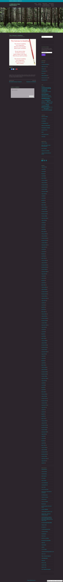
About (35, 3)
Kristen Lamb (44, 562)
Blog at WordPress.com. (31, 580)
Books (43, 62)
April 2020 (43, 336)
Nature (47, 103)
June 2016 (43, 438)
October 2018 (44, 376)
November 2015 (44, 454)
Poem (47, 105)
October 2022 (44, 269)
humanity (44, 98)
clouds (43, 86)
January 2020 (44, 342)
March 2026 (43, 178)
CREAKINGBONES (45, 558)
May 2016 (43, 440)
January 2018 (44, 396)
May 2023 (43, 253)
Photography (51, 3)
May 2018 (43, 387)
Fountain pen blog (45, 531)
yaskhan (43, 547)
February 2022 (44, 287)
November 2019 (44, 347)
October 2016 (44, 429)
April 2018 (43, 389)
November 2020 (44, 320)
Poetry (39, 3)
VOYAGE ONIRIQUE (45, 509)
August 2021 (44, 300)
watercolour (47, 110)
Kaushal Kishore (44, 469)
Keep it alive (44, 487)
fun (46, 95)
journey (43, 101)
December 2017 (44, 398)
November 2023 (44, 240)
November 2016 (44, 427)
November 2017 (44, 400)
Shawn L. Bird (44, 567)
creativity (49, 91)
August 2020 (44, 327)
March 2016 (43, 445)
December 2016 (44, 425)
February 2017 (44, 420)
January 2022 (44, 289)
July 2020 (43, 329)
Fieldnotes (43, 560)
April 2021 (43, 309)
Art (42, 86)
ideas (48, 98)
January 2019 (44, 369)
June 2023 (43, 251)
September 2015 (44, 458)
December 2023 (44, 238)
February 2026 (44, 180)
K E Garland (43, 478)
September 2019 (44, 351)
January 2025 (44, 209)
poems (43, 107)
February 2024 (44, 233)
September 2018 (44, 378)
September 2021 (44, 298)
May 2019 (43, 360)
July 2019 (43, 356)
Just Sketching (44, 473)
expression (44, 95)
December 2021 (44, 291)
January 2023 (44, 262)
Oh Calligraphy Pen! (45, 123)
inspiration (48, 100)
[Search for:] (47, 36)
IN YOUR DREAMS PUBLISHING (47, 522)
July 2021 (43, 302)
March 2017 (43, 418)
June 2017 (43, 411)
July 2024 (43, 222)
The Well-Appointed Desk (46, 529)
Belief (43, 132)
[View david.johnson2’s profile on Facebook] (42, 160)
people (51, 103)
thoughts (46, 108)
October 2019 (44, 349)
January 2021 (44, 316)
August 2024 (44, 220)
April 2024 (43, 229)
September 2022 (44, 271)
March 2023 (43, 258)
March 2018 (43, 391)
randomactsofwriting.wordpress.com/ (48, 551)
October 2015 (44, 456)
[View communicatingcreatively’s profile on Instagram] (44, 160)
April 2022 (43, 282)
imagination (43, 100)
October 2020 (44, 322)
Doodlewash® (44, 533)
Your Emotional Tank (45, 134)
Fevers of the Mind (45, 501)
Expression (43, 136)
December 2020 (44, 318)
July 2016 (43, 436)
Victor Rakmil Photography (46, 569)
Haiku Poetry (45, 3)
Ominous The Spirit (45, 497)
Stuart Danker (44, 480)
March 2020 (43, 338)
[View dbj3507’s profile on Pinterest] (46, 160)
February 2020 (44, 340)
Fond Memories (44, 118)
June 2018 (43, 385)
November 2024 (44, 213)
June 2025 (43, 198)
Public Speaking (38, 4)
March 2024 (43, 231)
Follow (43, 54)
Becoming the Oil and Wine (46, 540)
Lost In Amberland (45, 482)
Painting (52, 4)
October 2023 (44, 242)
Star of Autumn (44, 148)
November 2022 (44, 267)
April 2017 (43, 416)
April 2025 (43, 202)
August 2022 (44, 273)
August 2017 (44, 407)
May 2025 (43, 200)
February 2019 (44, 367)
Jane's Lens (44, 553)
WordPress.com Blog (45, 538)
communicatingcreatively (16, 36)
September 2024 (44, 218)
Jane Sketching (44, 471)
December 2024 (44, 211)
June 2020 (43, 331)
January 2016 (44, 449)
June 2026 (43, 171)
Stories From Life (46, 4)
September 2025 (44, 191)
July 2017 (43, 409)
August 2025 (44, 193)
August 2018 (44, 380)
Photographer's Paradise (46, 127)
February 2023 (44, 260)
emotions (45, 92)
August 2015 (44, 460)
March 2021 (43, 311)
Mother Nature (44, 103)
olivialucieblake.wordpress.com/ (47, 511)
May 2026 (43, 173)
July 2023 (43, 249)
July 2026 (43, 169)
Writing (50, 110)
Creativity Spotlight (45, 64)
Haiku (48, 95)
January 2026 (44, 182)
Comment (31, 96)
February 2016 (44, 447)
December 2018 (44, 371)
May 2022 (43, 280)
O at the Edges (44, 549)
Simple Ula (43, 542)
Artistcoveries (44, 499)
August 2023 (44, 247)
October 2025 (44, 189)
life (48, 102)
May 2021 (43, 307)
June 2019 (43, 358)
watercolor (43, 110)
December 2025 (44, 184)
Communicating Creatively (14, 4)
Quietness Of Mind (45, 116)
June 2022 (43, 278)
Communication (44, 91)
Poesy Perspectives (45, 489)
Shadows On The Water (45, 150)
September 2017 (44, 405)
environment (45, 94)
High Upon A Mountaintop (46, 125)
